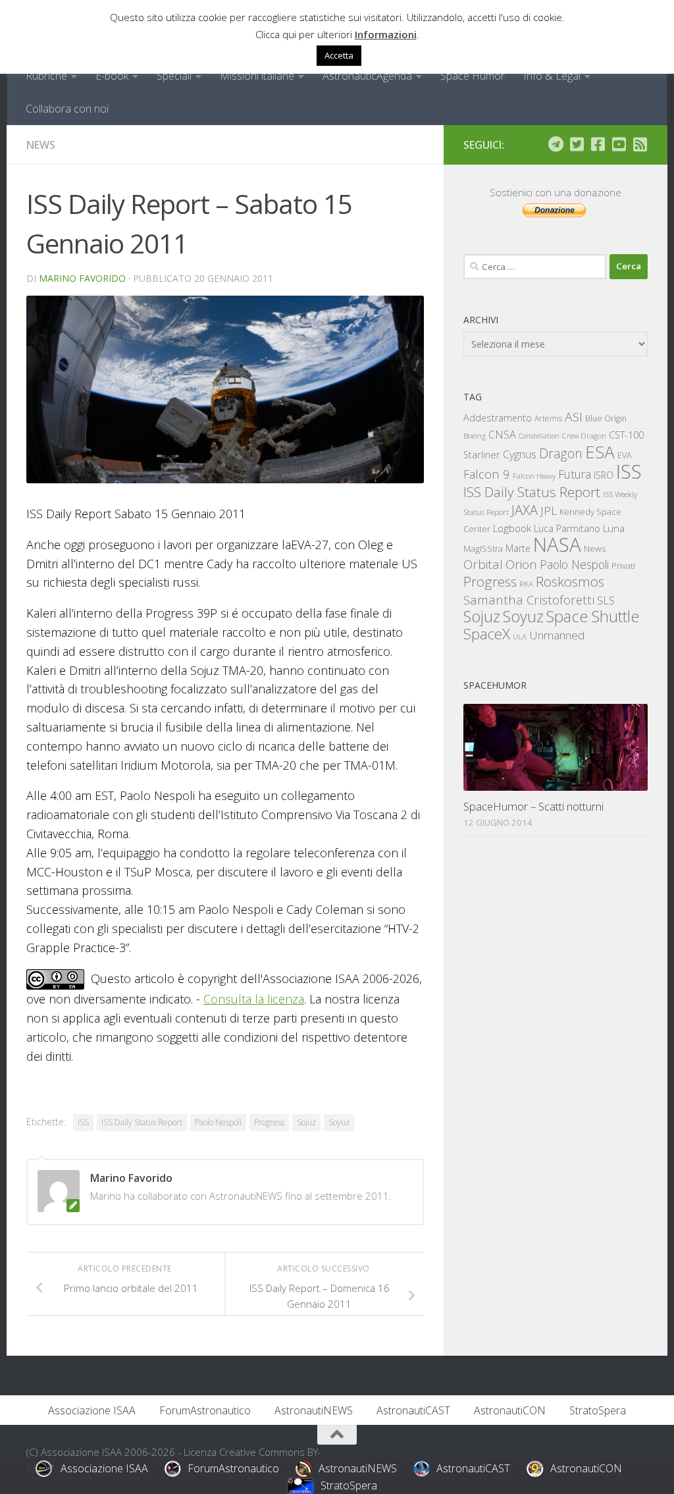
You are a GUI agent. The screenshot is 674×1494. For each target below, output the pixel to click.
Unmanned (556, 635)
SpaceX (486, 634)
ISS (83, 1122)
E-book (111, 75)
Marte (518, 548)
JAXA (524, 510)
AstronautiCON (510, 1410)
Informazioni (386, 34)
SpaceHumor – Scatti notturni (533, 806)
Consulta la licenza (253, 999)
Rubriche (46, 75)
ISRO (603, 475)
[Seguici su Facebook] (598, 144)
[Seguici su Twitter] (576, 144)
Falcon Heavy (534, 476)
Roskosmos (570, 581)
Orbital (483, 564)
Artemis (548, 418)
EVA (624, 455)
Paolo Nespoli (218, 1122)
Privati (623, 566)
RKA (526, 584)
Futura (574, 474)
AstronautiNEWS (313, 1410)
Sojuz (306, 1122)
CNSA (502, 434)
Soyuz (339, 1122)
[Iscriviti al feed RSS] (640, 144)
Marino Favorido (82, 278)
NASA (557, 544)
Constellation (539, 435)
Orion (521, 564)
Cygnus (519, 454)
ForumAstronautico (205, 1410)
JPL (548, 510)
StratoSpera (597, 1410)
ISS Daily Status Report (141, 1122)
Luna (614, 528)
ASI (574, 416)
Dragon (561, 453)
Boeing (474, 435)
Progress (269, 1122)
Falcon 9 (486, 474)
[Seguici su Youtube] (619, 144)
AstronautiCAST (413, 1410)
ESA (600, 452)
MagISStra (483, 548)
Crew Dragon (584, 435)
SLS (606, 600)
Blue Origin (606, 418)
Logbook (512, 528)
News (40, 145)
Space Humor (472, 75)
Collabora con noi (67, 108)
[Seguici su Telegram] (555, 144)
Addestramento (497, 418)
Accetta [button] (338, 55)
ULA (520, 636)
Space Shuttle (592, 616)
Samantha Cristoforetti (528, 599)
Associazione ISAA (92, 1410)
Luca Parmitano (567, 528)
